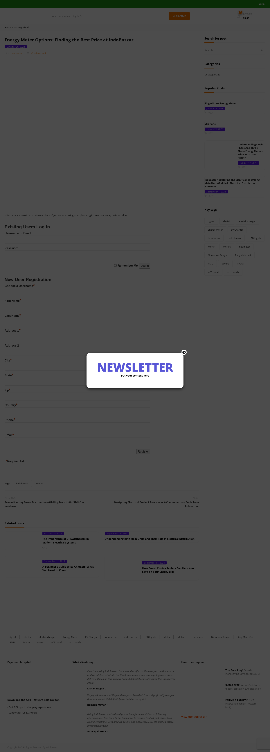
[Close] (184, 352)
